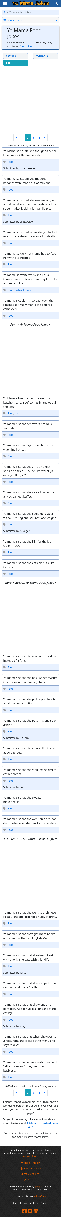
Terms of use (31, 1174)
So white (31, 290)
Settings (32, 1179)
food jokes (26, 46)
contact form (30, 1156)
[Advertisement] (30, 99)
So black (20, 290)
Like (17, 413)
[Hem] (4, 12)
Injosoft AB (40, 1196)
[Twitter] (30, 1211)
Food (10, 162)
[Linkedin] (36, 1211)
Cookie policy (32, 1163)
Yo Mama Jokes (30, 3)
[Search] (56, 3)
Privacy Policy (32, 1168)
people (38, 1186)
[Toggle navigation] (5, 3)
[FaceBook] (24, 1211)
